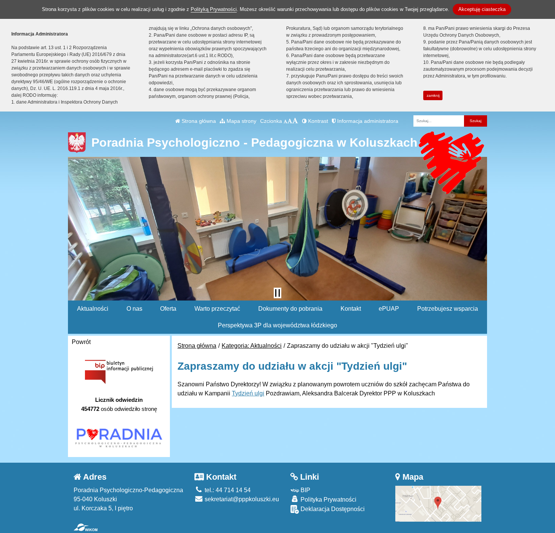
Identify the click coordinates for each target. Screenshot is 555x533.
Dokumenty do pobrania (290, 308)
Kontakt (351, 308)
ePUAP (389, 308)
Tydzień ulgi (248, 393)
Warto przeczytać (217, 308)
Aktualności (92, 308)
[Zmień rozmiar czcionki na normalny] (285, 121)
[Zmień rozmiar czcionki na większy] (289, 121)
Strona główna (198, 121)
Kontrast (317, 121)
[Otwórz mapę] (438, 503)
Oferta (168, 308)
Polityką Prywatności (214, 9)
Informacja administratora (367, 121)
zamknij (433, 95)
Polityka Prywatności (327, 499)
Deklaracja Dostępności (332, 509)
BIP (304, 490)
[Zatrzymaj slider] (277, 293)
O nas (134, 308)
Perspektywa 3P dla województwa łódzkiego (277, 325)
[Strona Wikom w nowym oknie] (85, 527)
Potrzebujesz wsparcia (447, 308)
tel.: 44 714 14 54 (227, 490)
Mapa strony (240, 121)
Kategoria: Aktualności (252, 345)
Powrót (81, 342)
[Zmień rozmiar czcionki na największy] (295, 121)
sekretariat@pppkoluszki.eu (241, 499)
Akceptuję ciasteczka (482, 9)
